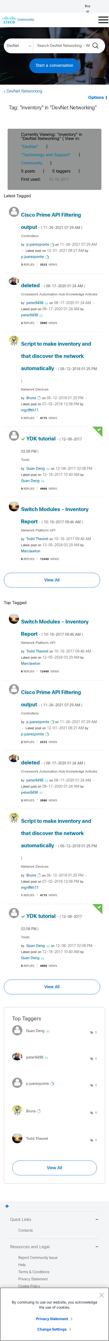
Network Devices (34, 389)
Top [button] (7, 1206)
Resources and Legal (30, 1247)
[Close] (101, 1295)
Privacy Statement (52, 1319)
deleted (53, 285)
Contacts (25, 1230)
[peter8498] (32, 1061)
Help (22, 1265)
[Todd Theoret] (32, 1144)
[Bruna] (28, 1117)
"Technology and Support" (46, 155)
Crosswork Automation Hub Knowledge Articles (59, 294)
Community (31, 163)
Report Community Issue (38, 1258)
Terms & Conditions (33, 1272)
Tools (25, 460)
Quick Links (20, 1220)
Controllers (30, 236)
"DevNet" (29, 147)
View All (52, 580)
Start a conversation (54, 66)
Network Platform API (38, 530)
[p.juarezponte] (35, 1089)
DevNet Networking (24, 91)
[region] (54, 1314)
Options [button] (96, 98)
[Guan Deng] (32, 1036)
